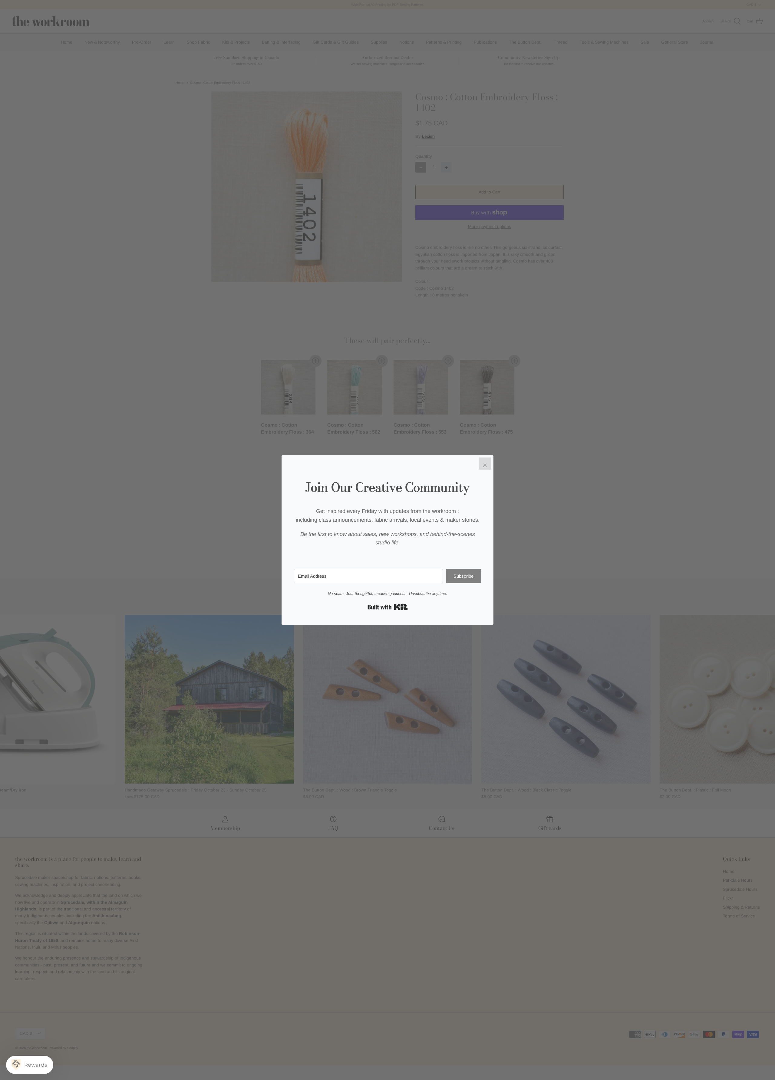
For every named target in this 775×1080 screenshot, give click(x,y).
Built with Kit (388, 607)
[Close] (485, 463)
